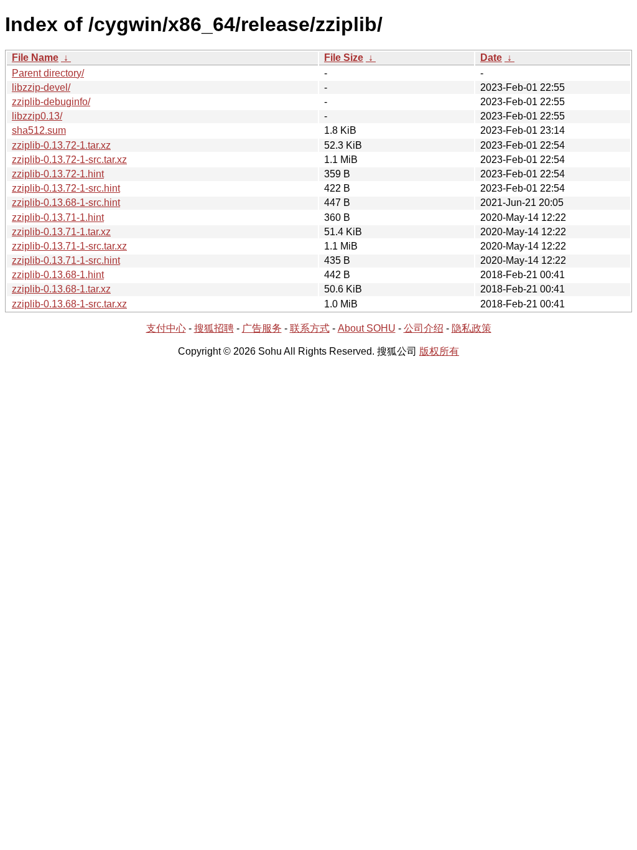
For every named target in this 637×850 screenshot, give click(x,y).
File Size (343, 57)
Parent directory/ (48, 73)
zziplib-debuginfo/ (51, 101)
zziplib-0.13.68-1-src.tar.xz (69, 304)
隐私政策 (471, 328)
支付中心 (166, 328)
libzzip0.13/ (37, 116)
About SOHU (367, 328)
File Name (35, 57)
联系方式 (310, 328)
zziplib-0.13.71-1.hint (58, 217)
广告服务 (262, 328)
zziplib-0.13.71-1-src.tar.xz (69, 246)
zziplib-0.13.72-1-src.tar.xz (69, 159)
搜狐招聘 (214, 328)
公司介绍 (424, 328)
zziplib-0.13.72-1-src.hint (66, 188)
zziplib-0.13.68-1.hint (58, 274)
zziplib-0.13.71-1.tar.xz (61, 232)
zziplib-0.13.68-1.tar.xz (61, 289)
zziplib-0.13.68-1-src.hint (66, 202)
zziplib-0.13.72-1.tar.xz (61, 145)
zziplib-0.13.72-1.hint (58, 174)
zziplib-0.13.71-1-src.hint (66, 260)
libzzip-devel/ (41, 87)
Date (491, 57)
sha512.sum (39, 130)
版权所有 (439, 351)
